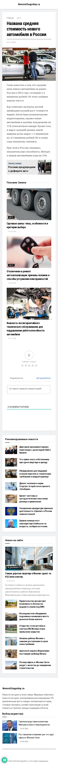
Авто (19, 18)
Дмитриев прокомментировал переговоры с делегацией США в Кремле (35, 450)
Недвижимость (15, 567)
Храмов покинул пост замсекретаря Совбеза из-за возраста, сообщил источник (33, 523)
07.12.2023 (12, 338)
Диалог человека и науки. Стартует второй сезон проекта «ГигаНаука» (34, 486)
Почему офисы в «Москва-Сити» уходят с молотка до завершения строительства (35, 665)
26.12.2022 (11, 42)
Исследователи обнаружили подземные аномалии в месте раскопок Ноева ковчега (34, 616)
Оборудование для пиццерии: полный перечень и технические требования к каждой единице (35, 474)
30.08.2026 (10, 581)
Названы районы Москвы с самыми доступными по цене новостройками (33, 641)
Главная (10, 18)
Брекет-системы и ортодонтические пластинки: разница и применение (33, 499)
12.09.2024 (12, 283)
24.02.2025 (12, 231)
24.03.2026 (24, 741)
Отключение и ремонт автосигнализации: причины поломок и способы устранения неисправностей (28, 275)
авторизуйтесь (43, 378)
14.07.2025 (24, 728)
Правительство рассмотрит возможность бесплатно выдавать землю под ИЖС (32, 604)
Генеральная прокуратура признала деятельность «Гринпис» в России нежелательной (36, 511)
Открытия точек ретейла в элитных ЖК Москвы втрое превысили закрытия (32, 629)
